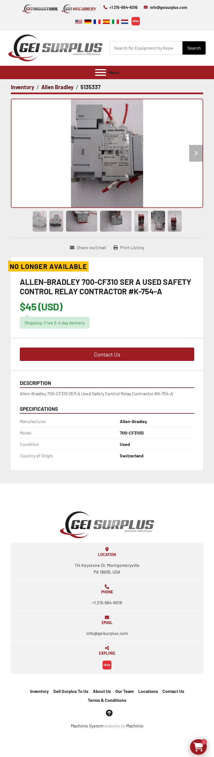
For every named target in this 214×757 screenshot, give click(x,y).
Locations (148, 691)
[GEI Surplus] (107, 524)
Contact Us (107, 354)
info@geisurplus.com (168, 7)
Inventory (39, 691)
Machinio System (87, 725)
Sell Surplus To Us (70, 691)
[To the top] (109, 713)
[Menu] (100, 72)
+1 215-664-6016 (124, 7)
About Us (102, 691)
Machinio (135, 725)
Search (194, 47)
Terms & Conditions (107, 700)
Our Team (124, 691)
